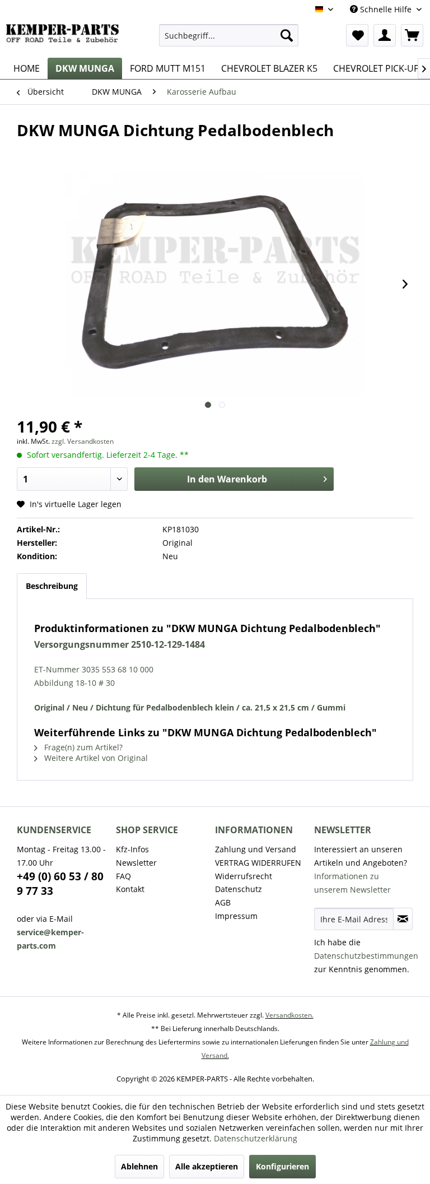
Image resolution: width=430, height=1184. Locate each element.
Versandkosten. (289, 1015)
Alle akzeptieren (206, 1166)
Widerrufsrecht (243, 876)
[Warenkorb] (412, 35)
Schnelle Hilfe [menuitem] (386, 9)
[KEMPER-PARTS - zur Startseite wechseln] (65, 38)
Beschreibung (52, 586)
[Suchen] (286, 35)
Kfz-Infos (132, 849)
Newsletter (136, 862)
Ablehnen (139, 1166)
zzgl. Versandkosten (83, 441)
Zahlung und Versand (255, 849)
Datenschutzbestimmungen (366, 955)
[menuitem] (229, 35)
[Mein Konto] (384, 35)
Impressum (236, 916)
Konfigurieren (282, 1166)
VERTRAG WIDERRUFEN (258, 862)
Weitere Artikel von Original (95, 758)
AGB (223, 902)
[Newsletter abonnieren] (403, 919)
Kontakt (130, 889)
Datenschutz (238, 889)
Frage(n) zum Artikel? (82, 747)
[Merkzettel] (357, 35)
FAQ (123, 876)
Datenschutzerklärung (255, 1138)
